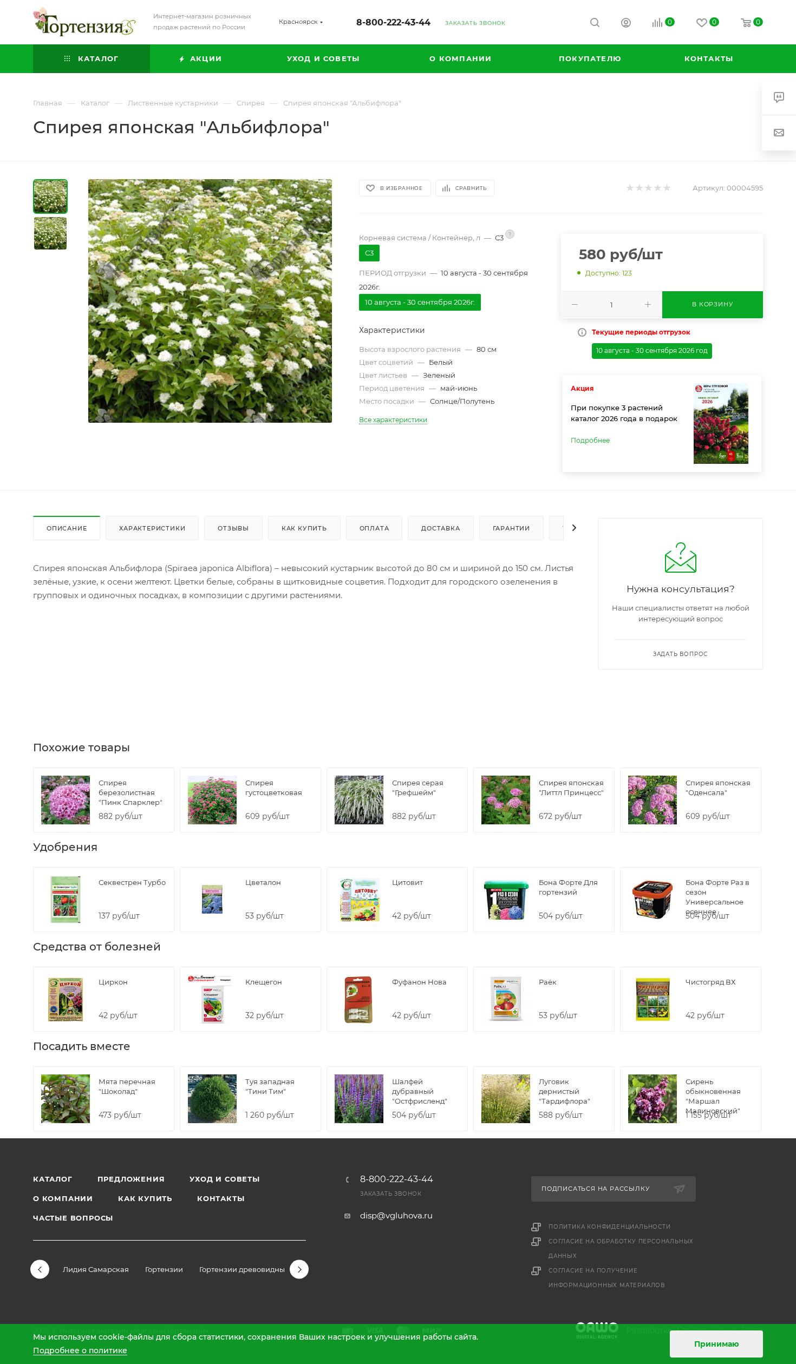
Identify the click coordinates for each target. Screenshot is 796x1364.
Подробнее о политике (80, 1350)
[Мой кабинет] (626, 24)
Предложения (131, 1179)
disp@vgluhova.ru (396, 1215)
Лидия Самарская (96, 1269)
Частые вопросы (73, 1218)
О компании (63, 1198)
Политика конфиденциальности (610, 1226)
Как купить (145, 1198)
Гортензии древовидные (244, 1269)
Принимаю (716, 1344)
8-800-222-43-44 (393, 22)
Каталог (53, 1179)
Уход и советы (224, 1179)
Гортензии (164, 1269)
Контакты (220, 1198)
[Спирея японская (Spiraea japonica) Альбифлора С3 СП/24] (210, 301)
